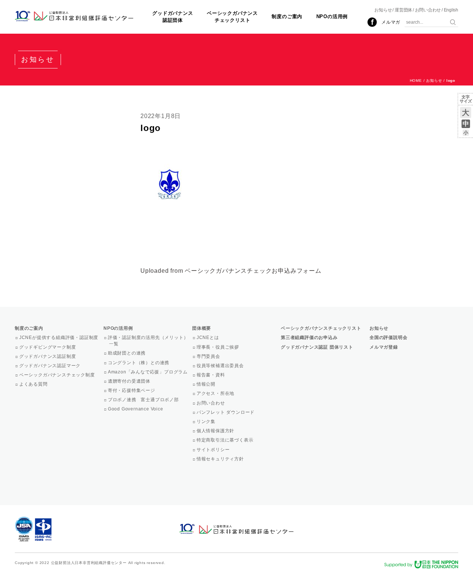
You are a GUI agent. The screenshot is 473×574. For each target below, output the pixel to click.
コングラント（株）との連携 (139, 362)
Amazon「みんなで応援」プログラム (148, 372)
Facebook (372, 22)
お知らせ (383, 10)
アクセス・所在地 (216, 393)
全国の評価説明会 (388, 337)
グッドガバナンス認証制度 (48, 356)
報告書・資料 (211, 374)
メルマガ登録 (384, 347)
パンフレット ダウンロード (226, 412)
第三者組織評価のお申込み (309, 337)
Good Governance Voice (136, 409)
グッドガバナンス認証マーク (50, 365)
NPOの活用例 (332, 16)
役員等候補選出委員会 (221, 365)
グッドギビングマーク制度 (48, 347)
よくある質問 (34, 384)
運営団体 (403, 10)
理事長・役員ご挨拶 (218, 347)
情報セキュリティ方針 (221, 458)
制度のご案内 (287, 16)
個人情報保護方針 (216, 430)
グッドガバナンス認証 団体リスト (317, 347)
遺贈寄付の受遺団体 (129, 381)
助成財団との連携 (127, 353)
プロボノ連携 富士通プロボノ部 (144, 399)
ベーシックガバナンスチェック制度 (57, 374)
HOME (416, 80)
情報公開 (206, 384)
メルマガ (390, 22)
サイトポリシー (213, 449)
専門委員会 (209, 356)
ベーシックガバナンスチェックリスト (232, 16)
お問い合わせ (428, 10)
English (451, 10)
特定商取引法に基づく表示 (225, 440)
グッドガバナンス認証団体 (172, 16)
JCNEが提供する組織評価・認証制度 (59, 337)
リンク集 (206, 421)
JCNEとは (208, 337)
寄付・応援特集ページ (132, 390)
